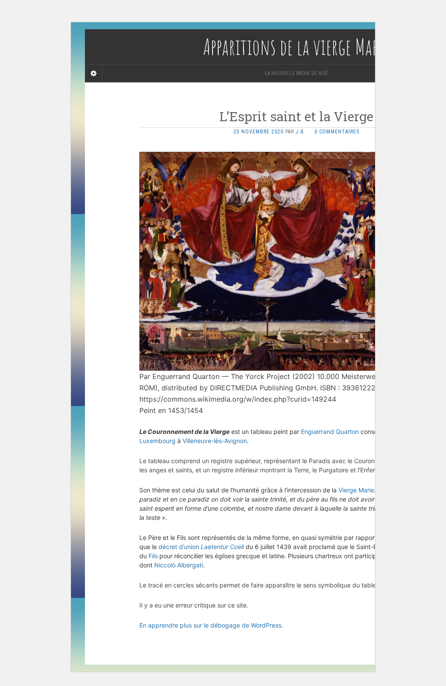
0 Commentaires (336, 132)
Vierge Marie (356, 490)
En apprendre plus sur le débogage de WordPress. (211, 625)
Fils (153, 556)
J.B (300, 132)
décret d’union (201, 546)
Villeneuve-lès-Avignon (214, 440)
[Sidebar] (93, 73)
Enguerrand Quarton (330, 431)
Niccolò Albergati (178, 565)
